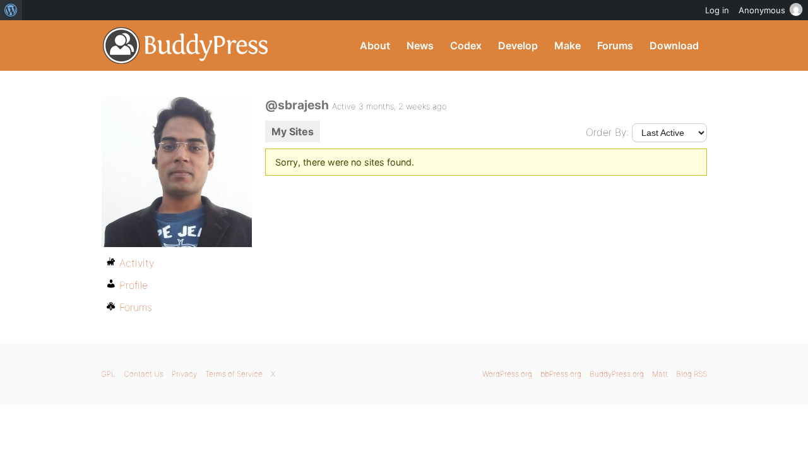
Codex (466, 45)
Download (674, 45)
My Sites (292, 131)
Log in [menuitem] (717, 10)
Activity (136, 263)
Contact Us (143, 374)
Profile (133, 285)
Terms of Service (234, 374)
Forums (615, 45)
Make (567, 45)
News (420, 45)
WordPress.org (507, 374)
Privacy (184, 374)
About (375, 45)
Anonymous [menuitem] (762, 10)
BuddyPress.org (186, 45)
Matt (660, 374)
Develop (518, 45)
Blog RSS (691, 374)
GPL (108, 374)
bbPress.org (560, 374)
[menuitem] (11, 10)
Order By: (607, 132)
